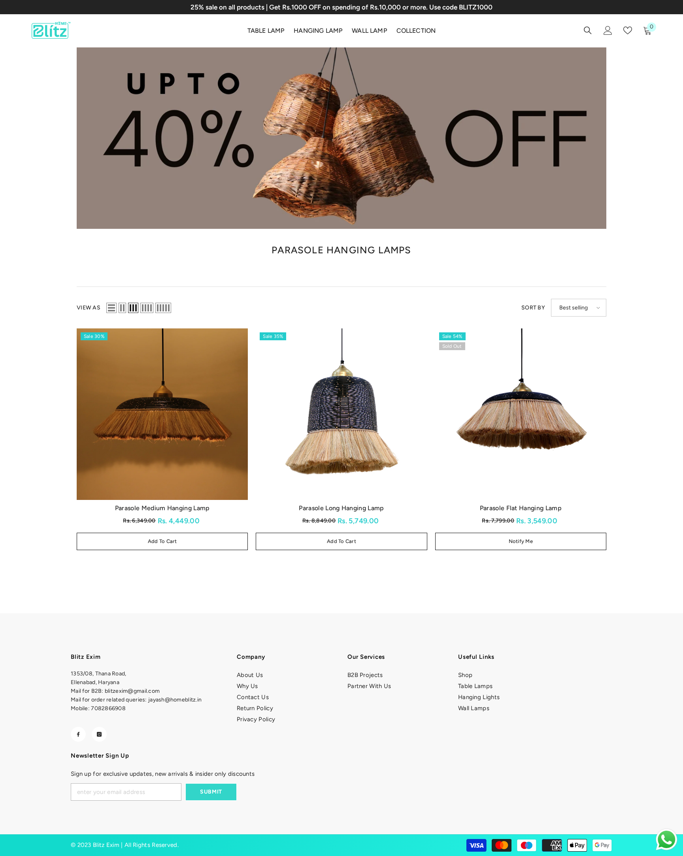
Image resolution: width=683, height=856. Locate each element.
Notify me (521, 541)
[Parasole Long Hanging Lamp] (341, 414)
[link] (341, 138)
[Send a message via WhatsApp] (666, 839)
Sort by (533, 307)
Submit (211, 791)
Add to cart (162, 541)
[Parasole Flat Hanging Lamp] (520, 414)
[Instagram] (99, 734)
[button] (111, 308)
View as (88, 307)
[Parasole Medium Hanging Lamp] (162, 414)
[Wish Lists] (627, 30)
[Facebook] (78, 734)
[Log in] (608, 30)
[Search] (587, 30)
